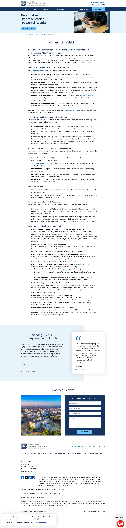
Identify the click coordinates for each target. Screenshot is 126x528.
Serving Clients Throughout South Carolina (42, 336)
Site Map (94, 446)
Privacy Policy (86, 446)
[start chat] (120, 523)
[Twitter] (26, 477)
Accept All (9, 522)
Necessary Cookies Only (25, 522)
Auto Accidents (39, 34)
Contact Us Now (28, 28)
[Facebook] (22, 477)
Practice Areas (60, 9)
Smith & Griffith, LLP (39, 512)
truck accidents (38, 70)
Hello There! (119, 517)
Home (25, 9)
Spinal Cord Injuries (38, 163)
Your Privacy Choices (31, 493)
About (35, 9)
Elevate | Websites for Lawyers (92, 512)
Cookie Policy (44, 493)
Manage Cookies (55, 493)
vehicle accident (82, 264)
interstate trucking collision (74, 110)
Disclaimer (78, 446)
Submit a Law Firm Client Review (28, 371)
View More (26, 365)
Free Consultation (98, 2)
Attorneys (46, 9)
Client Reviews (84, 9)
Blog (72, 9)
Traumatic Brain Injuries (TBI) (42, 158)
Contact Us (98, 9)
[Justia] (33, 477)
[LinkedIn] (30, 477)
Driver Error (35, 209)
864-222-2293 (97, 4)
